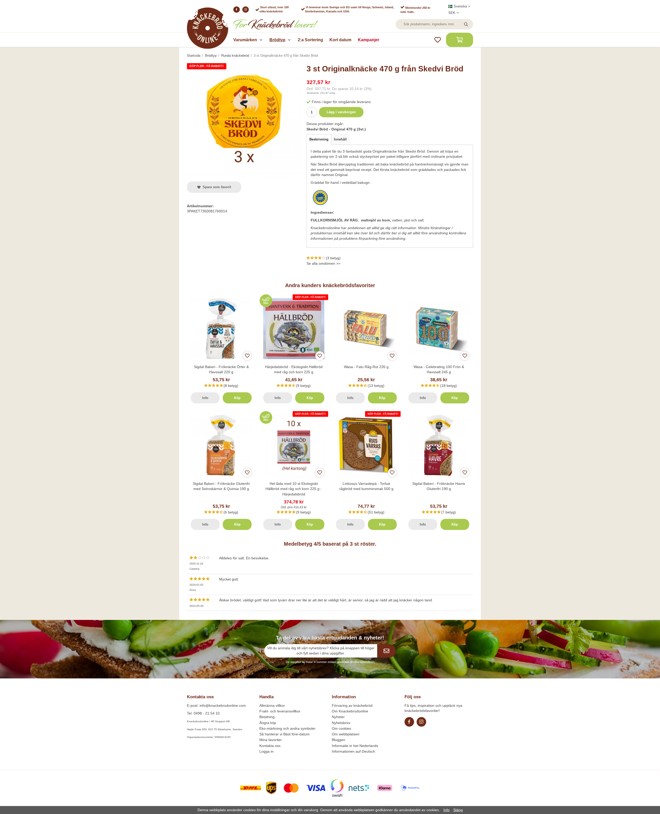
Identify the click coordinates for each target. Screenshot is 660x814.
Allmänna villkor (272, 705)
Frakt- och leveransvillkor (279, 711)
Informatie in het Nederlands (355, 746)
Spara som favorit (216, 187)
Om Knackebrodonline (350, 711)
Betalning (267, 717)
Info (205, 398)
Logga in (266, 751)
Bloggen (338, 740)
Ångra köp (267, 723)
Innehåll (340, 139)
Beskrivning (318, 139)
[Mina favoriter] (437, 40)
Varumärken (245, 40)
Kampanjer (368, 40)
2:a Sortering (310, 40)
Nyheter (338, 717)
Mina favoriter (270, 740)
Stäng (458, 810)
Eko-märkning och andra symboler (287, 728)
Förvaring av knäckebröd (352, 705)
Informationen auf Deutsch (353, 751)
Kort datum (340, 40)
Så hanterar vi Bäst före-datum (284, 734)
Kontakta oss (269, 746)
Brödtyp (277, 40)
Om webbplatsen (345, 734)
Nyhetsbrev (341, 723)
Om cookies (341, 728)
